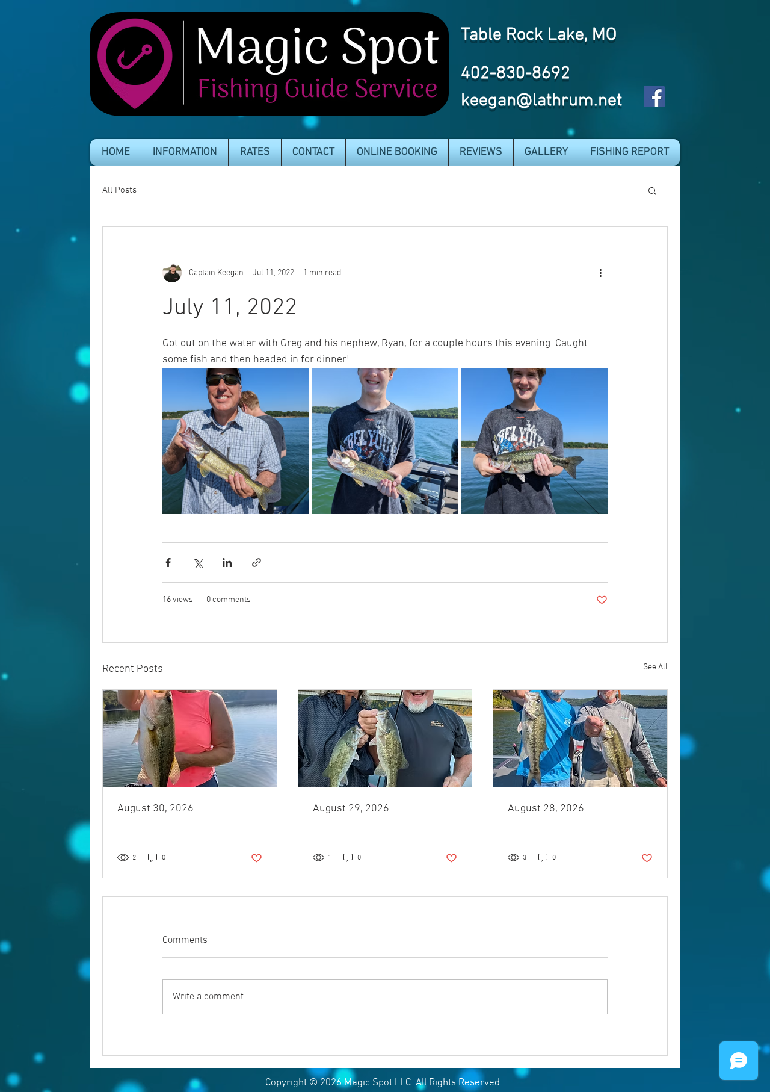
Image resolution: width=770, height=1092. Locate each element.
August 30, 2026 (155, 808)
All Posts (119, 190)
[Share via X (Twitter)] (197, 562)
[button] (184, 152)
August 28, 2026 (546, 808)
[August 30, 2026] (190, 738)
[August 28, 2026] (580, 738)
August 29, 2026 (351, 808)
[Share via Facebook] (168, 562)
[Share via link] (256, 562)
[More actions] (600, 272)
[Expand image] (235, 441)
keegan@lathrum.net (541, 101)
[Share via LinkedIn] (227, 562)
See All (655, 667)
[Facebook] (654, 96)
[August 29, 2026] (385, 738)
